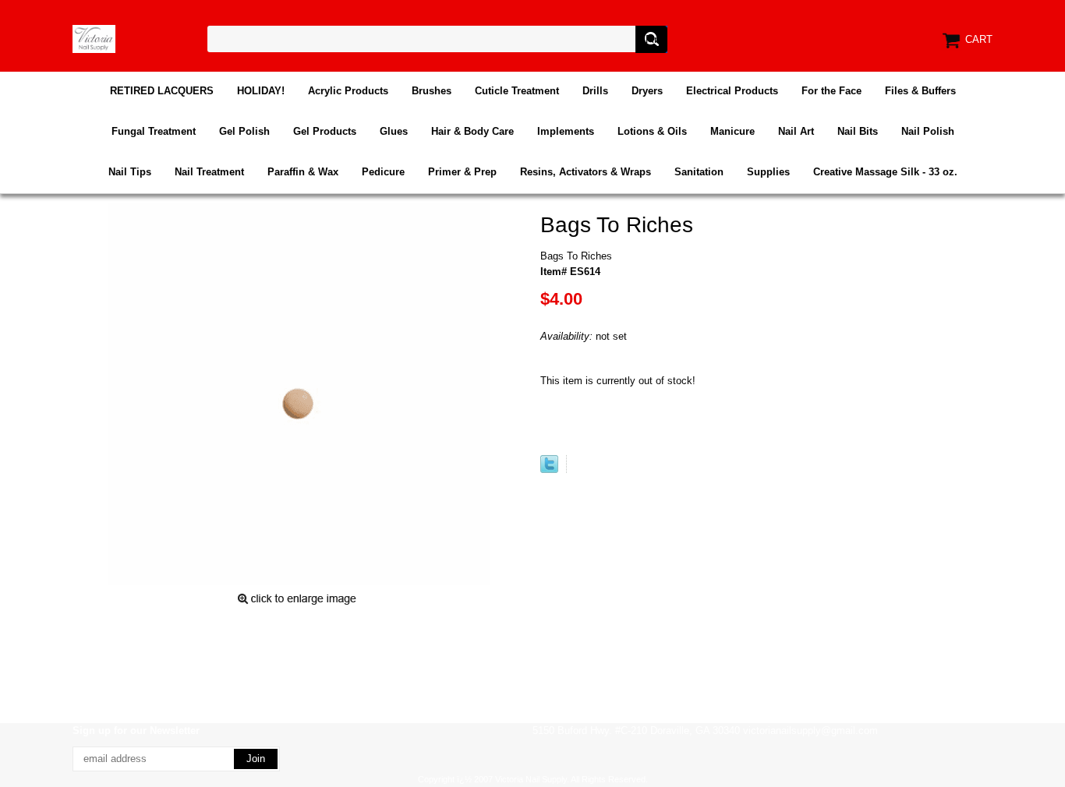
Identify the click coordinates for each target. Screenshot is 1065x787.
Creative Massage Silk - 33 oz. (885, 172)
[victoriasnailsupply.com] (94, 38)
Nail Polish (927, 131)
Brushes (431, 91)
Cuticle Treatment (517, 91)
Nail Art (796, 131)
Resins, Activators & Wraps (585, 172)
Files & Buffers (920, 91)
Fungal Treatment (153, 131)
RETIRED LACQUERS (162, 91)
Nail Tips (129, 172)
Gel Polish (244, 131)
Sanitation (699, 172)
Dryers (647, 91)
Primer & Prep (462, 172)
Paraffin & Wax (302, 172)
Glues (394, 131)
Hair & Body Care (472, 131)
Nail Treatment (209, 172)
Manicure (732, 131)
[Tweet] (549, 469)
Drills (595, 91)
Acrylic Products (348, 91)
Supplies (768, 172)
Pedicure (383, 172)
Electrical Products (732, 91)
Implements (565, 131)
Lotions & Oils (652, 131)
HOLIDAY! (261, 91)
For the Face (831, 91)
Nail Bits (857, 131)
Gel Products (324, 131)
